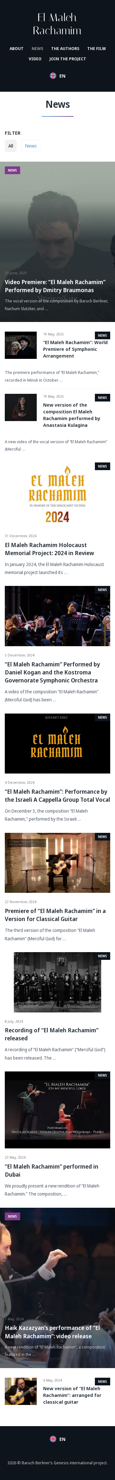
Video (35, 59)
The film (96, 48)
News (37, 48)
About (17, 48)
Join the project (68, 59)
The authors (65, 48)
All (10, 145)
